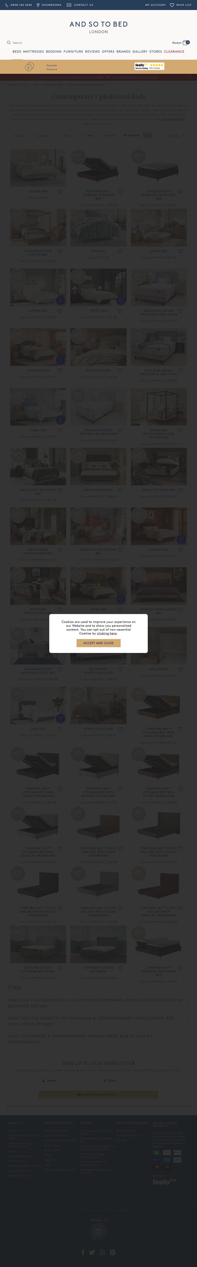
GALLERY (140, 51)
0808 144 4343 (20, 4)
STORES (155, 51)
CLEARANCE (174, 51)
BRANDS (124, 51)
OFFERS (108, 51)
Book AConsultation (150, 67)
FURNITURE (73, 51)
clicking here (107, 633)
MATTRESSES (33, 51)
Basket (180, 43)
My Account (155, 4)
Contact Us (83, 4)
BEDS (17, 51)
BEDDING (54, 51)
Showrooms (51, 4)
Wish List (183, 4)
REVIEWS (92, 51)
